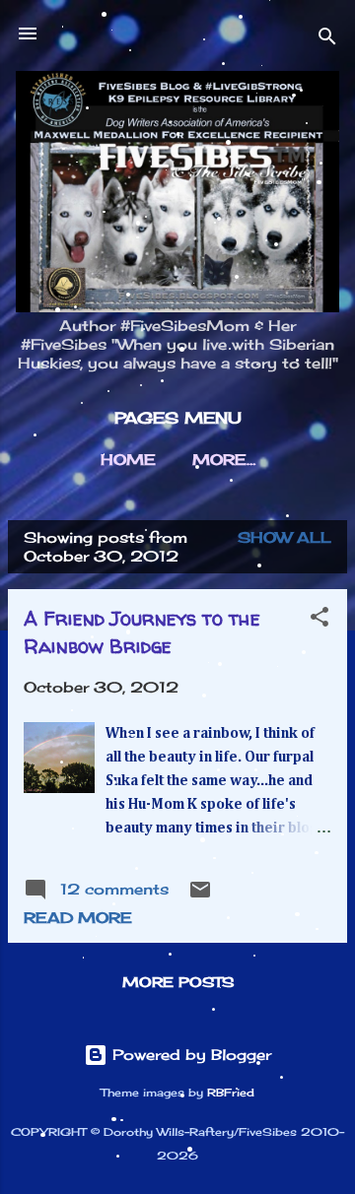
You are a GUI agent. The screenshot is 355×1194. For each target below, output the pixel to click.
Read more (78, 917)
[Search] (327, 40)
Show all (284, 537)
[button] (319, 620)
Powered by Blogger (189, 1054)
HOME (128, 459)
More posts (178, 981)
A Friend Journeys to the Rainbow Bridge (142, 632)
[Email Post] (200, 896)
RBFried (230, 1093)
